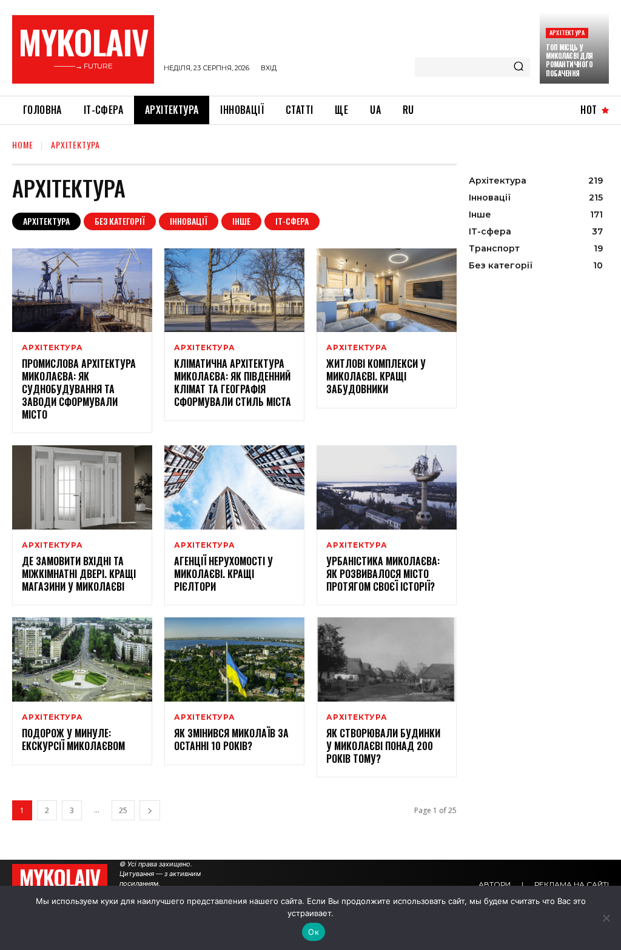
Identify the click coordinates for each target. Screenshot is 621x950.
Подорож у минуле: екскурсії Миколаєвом (73, 739)
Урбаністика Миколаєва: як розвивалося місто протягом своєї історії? (383, 574)
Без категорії (120, 220)
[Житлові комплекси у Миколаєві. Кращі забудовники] (387, 290)
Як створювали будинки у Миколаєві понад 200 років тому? (383, 746)
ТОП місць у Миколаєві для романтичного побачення (569, 60)
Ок (313, 932)
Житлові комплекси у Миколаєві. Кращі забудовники (376, 376)
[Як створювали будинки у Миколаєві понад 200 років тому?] (387, 659)
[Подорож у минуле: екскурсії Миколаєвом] (82, 659)
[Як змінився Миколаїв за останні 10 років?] (234, 659)
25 (123, 810)
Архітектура (567, 32)
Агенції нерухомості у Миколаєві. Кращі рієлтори (223, 574)
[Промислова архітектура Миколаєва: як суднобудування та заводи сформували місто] (82, 290)
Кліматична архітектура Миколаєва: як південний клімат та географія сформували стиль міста (232, 382)
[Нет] (606, 918)
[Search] (518, 67)
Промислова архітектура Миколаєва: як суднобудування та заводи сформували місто (79, 388)
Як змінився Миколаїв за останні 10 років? (231, 739)
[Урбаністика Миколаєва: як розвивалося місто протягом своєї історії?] (387, 487)
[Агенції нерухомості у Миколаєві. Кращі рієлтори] (234, 487)
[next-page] (149, 810)
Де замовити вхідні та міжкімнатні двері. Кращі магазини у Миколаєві (79, 574)
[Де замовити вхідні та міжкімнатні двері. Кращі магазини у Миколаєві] (82, 487)
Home (22, 144)
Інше (241, 220)
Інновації (188, 220)
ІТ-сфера (292, 220)
